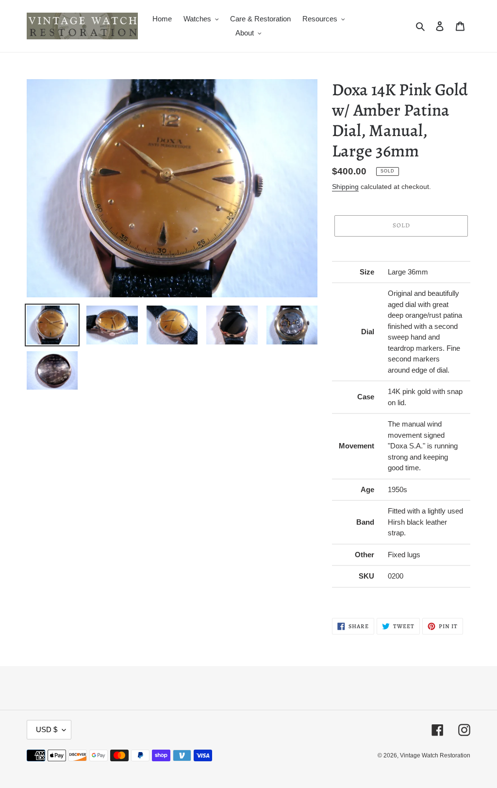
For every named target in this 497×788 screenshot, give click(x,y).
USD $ (46, 729)
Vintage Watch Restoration (435, 755)
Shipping (345, 186)
